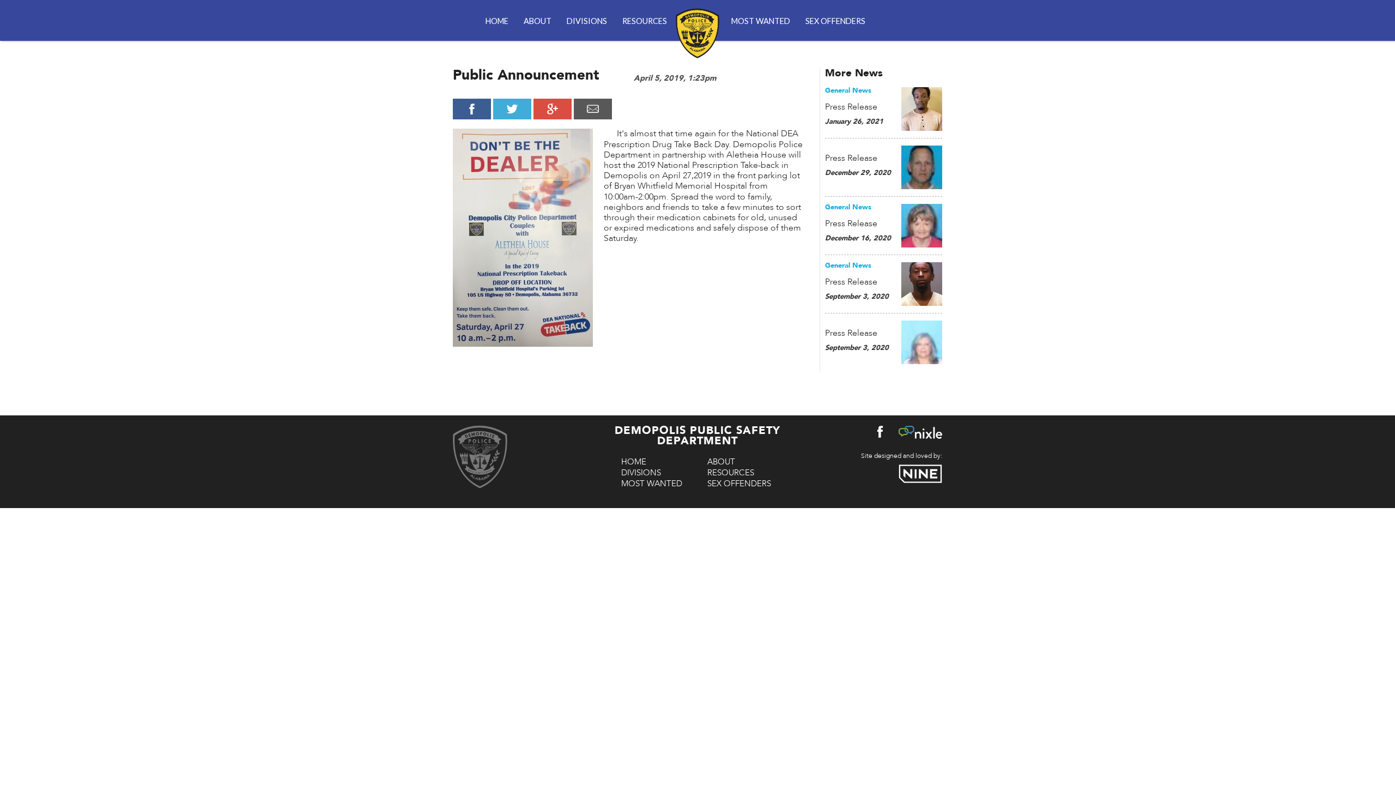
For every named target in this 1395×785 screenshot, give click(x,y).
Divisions (587, 21)
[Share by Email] (593, 109)
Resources (644, 21)
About (537, 21)
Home (497, 21)
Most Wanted (760, 21)
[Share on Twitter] (512, 109)
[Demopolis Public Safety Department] (697, 27)
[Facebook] (880, 434)
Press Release (851, 107)
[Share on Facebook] (472, 109)
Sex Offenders (835, 21)
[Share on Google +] (552, 109)
